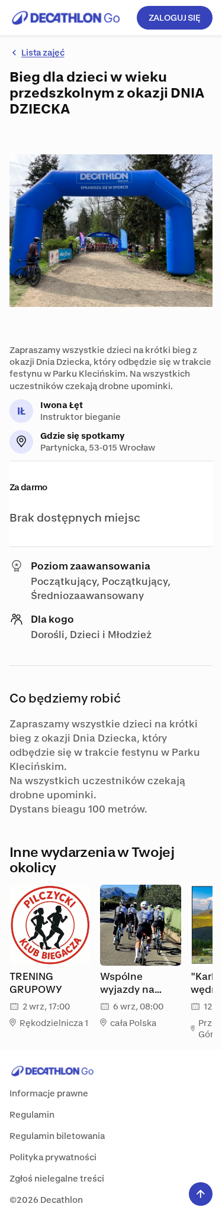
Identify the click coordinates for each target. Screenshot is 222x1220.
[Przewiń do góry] (201, 1194)
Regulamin (31, 1114)
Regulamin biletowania (57, 1136)
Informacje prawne (48, 1093)
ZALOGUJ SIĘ (175, 17)
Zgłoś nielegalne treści (56, 1178)
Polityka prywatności (52, 1157)
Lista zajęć (42, 52)
